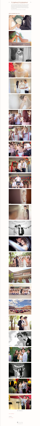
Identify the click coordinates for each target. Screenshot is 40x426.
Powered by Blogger (20, 422)
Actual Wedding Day (12, 413)
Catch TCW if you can (13, 9)
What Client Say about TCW (19, 9)
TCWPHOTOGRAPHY (19, 2)
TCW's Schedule (24, 9)
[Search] (30, 2)
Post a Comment (11, 417)
